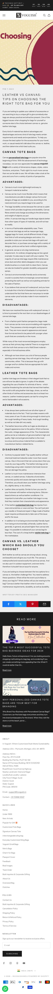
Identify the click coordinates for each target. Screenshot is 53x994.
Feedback (6, 861)
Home (5, 810)
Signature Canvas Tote (12, 831)
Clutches (6, 887)
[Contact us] (5, 989)
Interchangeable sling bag (13, 836)
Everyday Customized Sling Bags (16, 840)
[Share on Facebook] (8, 604)
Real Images (7, 865)
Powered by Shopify (38, 976)
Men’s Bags (7, 848)
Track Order (7, 870)
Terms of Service (9, 926)
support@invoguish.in (17, 792)
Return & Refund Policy (12, 917)
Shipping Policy (9, 913)
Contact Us (7, 900)
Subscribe (12, 954)
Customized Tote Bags (12, 827)
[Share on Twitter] (20, 604)
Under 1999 (7, 814)
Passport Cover (9, 857)
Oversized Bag (8, 883)
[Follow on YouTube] (24, 963)
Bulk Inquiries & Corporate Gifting (16, 874)
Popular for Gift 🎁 (10, 823)
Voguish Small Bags (10, 844)
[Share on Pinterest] (32, 604)
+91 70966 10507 (17, 797)
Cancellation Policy (10, 908)
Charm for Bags (9, 853)
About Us (6, 878)
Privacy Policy (8, 921)
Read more (7, 670)
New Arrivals (8, 818)
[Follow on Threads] (17, 963)
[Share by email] (44, 604)
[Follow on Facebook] (4, 963)
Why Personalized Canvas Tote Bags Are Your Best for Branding (26, 703)
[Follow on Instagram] (10, 963)
